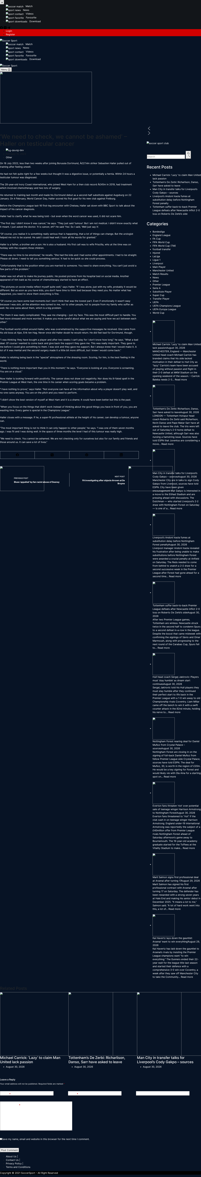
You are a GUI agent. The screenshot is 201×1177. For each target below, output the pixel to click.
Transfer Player (161, 298)
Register (10, 34)
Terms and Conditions (18, 1167)
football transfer (162, 249)
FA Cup (157, 238)
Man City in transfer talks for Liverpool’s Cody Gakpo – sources (165, 1060)
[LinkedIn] (121, 455)
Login (9, 30)
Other (9, 157)
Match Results (160, 273)
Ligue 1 (156, 259)
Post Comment (9, 1150)
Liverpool (158, 263)
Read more (181, 379)
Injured (156, 252)
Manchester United (163, 270)
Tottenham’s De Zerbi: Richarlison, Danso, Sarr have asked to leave (96, 1060)
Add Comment (11, 1105)
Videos (29, 51)
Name (6, 1094)
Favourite (30, 55)
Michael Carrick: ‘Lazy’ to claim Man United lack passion (30, 1060)
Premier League (161, 284)
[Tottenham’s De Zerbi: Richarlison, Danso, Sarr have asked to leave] (124, 1023)
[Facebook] (17, 455)
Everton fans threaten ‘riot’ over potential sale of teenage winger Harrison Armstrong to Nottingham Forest (177, 809)
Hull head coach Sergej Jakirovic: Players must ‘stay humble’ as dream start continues (176, 680)
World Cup (158, 312)
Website (142, 1094)
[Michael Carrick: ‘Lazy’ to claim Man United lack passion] (56, 1023)
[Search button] (188, 155)
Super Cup (158, 295)
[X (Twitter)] (52, 455)
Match (29, 44)
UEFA (156, 302)
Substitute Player (162, 291)
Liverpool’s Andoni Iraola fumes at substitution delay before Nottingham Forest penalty (173, 200)
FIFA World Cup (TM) (164, 245)
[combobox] (166, 156)
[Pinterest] (86, 455)
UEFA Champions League (167, 305)
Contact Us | (13, 1159)
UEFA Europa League (164, 309)
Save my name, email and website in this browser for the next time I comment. (45, 1139)
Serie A (157, 288)
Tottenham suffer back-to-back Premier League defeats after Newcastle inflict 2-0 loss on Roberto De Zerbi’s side (176, 210)
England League (161, 235)
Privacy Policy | (14, 1163)
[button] (174, 128)
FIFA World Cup (161, 242)
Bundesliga (159, 231)
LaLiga (156, 256)
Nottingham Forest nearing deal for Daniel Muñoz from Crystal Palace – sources (176, 745)
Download (35, 59)
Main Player (159, 266)
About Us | (12, 1156)
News (25, 47)
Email (74, 1094)
